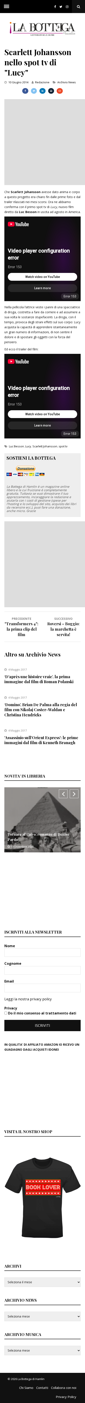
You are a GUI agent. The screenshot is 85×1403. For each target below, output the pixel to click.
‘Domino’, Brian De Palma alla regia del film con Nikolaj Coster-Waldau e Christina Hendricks (40, 709)
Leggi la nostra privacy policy (28, 999)
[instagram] (68, 6)
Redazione (42, 82)
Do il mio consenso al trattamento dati (41, 1013)
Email (9, 981)
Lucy (28, 446)
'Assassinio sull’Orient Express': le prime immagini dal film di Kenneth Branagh (41, 740)
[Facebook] (55, 6)
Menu (6, 6)
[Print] (51, 91)
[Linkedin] (42, 91)
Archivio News (66, 82)
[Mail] (60, 91)
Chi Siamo (26, 1387)
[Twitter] (61, 6)
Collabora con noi (63, 1387)
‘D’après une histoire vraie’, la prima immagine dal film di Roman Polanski (38, 679)
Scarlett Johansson (44, 446)
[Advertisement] (42, 141)
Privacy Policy (66, 1397)
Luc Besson (16, 446)
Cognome (13, 963)
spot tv (63, 446)
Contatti (42, 1387)
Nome (10, 946)
